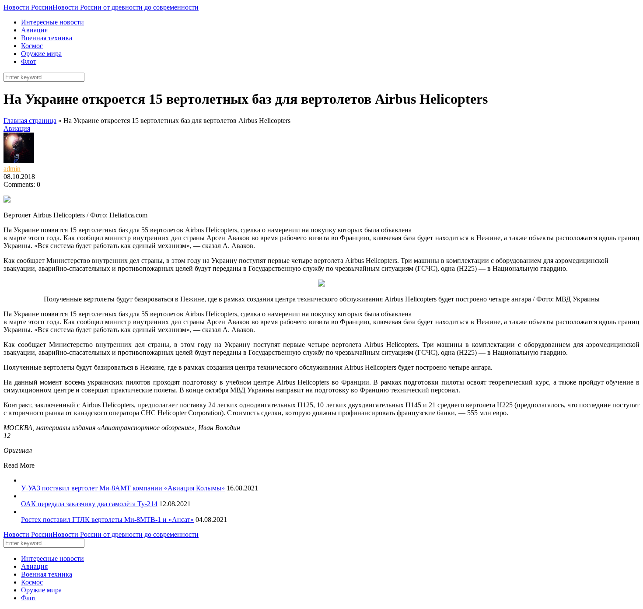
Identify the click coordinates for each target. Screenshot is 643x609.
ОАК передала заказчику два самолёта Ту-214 (89, 504)
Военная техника (46, 38)
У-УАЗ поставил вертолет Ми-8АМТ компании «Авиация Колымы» (123, 488)
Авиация (34, 30)
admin (12, 168)
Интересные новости (52, 22)
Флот (28, 61)
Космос (32, 45)
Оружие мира (41, 53)
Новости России (101, 7)
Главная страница (29, 120)
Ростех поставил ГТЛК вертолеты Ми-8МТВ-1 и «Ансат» (107, 519)
